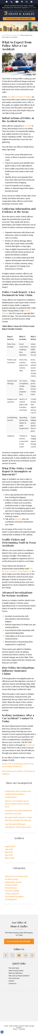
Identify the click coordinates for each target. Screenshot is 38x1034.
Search (26, 1)
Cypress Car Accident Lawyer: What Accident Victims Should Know (17, 804)
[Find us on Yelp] (32, 955)
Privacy (15, 1029)
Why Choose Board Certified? (19, 976)
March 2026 (9, 858)
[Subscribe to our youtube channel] (19, 955)
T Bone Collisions (12, 894)
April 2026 (9, 855)
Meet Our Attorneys (15, 973)
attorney (18, 519)
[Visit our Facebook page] (6, 955)
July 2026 (9, 849)
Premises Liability (12, 891)
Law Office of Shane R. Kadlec (19, 97)
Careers (11, 981)
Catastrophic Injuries (13, 882)
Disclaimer (22, 1029)
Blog (8, 35)
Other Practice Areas (16, 971)
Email (17, 1)
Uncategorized (15, 35)
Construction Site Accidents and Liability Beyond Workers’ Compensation (18, 794)
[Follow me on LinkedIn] (25, 955)
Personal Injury (11, 888)
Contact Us (30, 745)
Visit (22, 1)
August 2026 (10, 846)
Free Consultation (19, 19)
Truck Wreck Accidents (14, 896)
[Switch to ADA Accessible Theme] (2, 1031)
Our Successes (14, 978)
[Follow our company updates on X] (12, 955)
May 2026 (9, 852)
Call (11, 1)
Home (6, 1)
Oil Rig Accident (11, 885)
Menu (31, 1)
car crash (28, 126)
